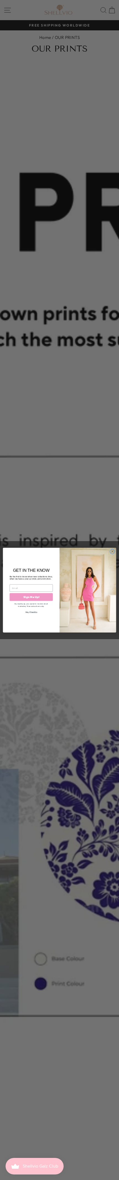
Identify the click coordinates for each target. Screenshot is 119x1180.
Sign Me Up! (31, 597)
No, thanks (31, 612)
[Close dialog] (112, 551)
